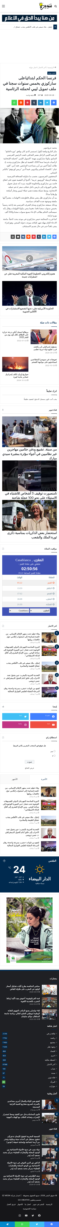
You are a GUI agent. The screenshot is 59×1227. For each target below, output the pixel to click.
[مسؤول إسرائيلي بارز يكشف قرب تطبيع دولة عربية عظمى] (44, 336)
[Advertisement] (29, 46)
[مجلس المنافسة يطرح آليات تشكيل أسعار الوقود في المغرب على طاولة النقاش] (49, 990)
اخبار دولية (33, 67)
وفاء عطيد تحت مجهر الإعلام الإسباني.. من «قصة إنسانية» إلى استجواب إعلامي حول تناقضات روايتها (23, 637)
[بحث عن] (55, 7)
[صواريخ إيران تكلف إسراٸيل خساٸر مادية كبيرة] (15, 364)
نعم (51, 751)
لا (52, 756)
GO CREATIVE (24, 1200)
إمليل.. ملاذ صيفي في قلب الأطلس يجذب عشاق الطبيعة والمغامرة (27, 27)
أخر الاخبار (42, 67)
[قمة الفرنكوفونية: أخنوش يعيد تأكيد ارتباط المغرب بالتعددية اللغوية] (49, 1002)
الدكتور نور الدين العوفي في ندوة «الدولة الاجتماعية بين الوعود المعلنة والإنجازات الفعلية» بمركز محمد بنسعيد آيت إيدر (23, 1165)
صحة (53, 1073)
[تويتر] (47, 102)
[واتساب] (14, 102)
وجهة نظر (51, 1047)
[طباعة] (13, 237)
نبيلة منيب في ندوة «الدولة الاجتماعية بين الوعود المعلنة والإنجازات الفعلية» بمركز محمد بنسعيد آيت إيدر (21, 1152)
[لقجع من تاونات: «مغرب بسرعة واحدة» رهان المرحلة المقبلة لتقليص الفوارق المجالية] (49, 692)
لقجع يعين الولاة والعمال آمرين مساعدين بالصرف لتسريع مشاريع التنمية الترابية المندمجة (23, 1104)
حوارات (52, 1086)
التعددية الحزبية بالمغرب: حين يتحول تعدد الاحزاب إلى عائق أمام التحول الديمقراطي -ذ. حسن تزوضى (21, 678)
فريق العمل (11, 1204)
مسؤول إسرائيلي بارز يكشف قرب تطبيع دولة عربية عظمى (45, 348)
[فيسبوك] (54, 102)
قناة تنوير (51, 1077)
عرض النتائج (29, 768)
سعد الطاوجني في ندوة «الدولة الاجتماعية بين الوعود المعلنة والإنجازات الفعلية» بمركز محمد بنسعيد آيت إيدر (21, 1179)
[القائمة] (3, 7)
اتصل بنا (28, 1204)
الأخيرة (44, 779)
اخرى (53, 1055)
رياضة (52, 1038)
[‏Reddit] (21, 102)
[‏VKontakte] (23, 237)
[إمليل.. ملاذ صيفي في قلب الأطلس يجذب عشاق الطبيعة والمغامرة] (49, 667)
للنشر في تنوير (38, 1204)
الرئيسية (51, 67)
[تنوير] (45, 6)
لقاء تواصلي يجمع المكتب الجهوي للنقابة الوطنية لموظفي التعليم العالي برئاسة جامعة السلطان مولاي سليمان (22, 1013)
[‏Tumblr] (34, 102)
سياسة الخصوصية (29, 1209)
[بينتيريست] (27, 102)
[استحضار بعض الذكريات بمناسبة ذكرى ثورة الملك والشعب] (29, 515)
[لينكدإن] (40, 102)
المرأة (52, 1082)
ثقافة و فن (51, 1034)
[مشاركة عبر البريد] (18, 237)
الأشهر (15, 779)
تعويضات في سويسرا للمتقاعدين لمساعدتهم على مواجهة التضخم (44, 360)
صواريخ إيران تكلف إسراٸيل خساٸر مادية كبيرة (16, 375)
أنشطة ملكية (50, 1060)
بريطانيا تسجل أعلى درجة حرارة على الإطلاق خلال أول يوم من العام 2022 (15, 335)
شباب (53, 1069)
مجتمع (52, 1042)
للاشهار (20, 1204)
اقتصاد (52, 1051)
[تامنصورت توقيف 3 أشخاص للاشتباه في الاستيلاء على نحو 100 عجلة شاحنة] (29, 475)
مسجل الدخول (39, 399)
